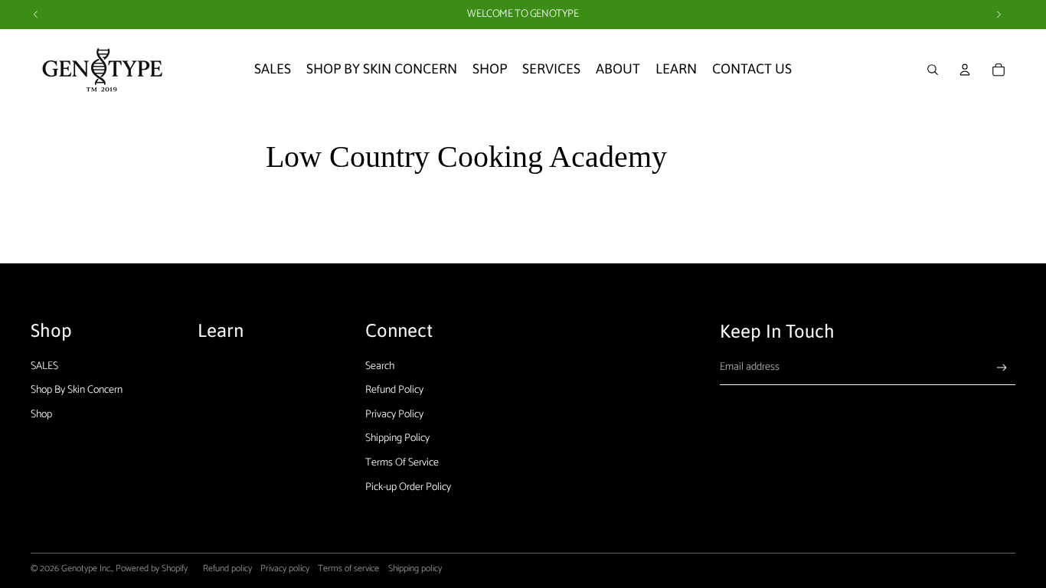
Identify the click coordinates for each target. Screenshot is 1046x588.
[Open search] (933, 70)
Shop (41, 414)
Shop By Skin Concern (77, 390)
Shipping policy (415, 568)
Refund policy (227, 568)
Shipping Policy (397, 438)
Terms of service (348, 568)
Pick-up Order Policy (408, 487)
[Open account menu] (965, 70)
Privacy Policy (394, 414)
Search (379, 366)
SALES (44, 366)
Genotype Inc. (86, 568)
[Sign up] (1002, 367)
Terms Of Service (402, 463)
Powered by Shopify (152, 568)
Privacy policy (284, 568)
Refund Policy (394, 390)
